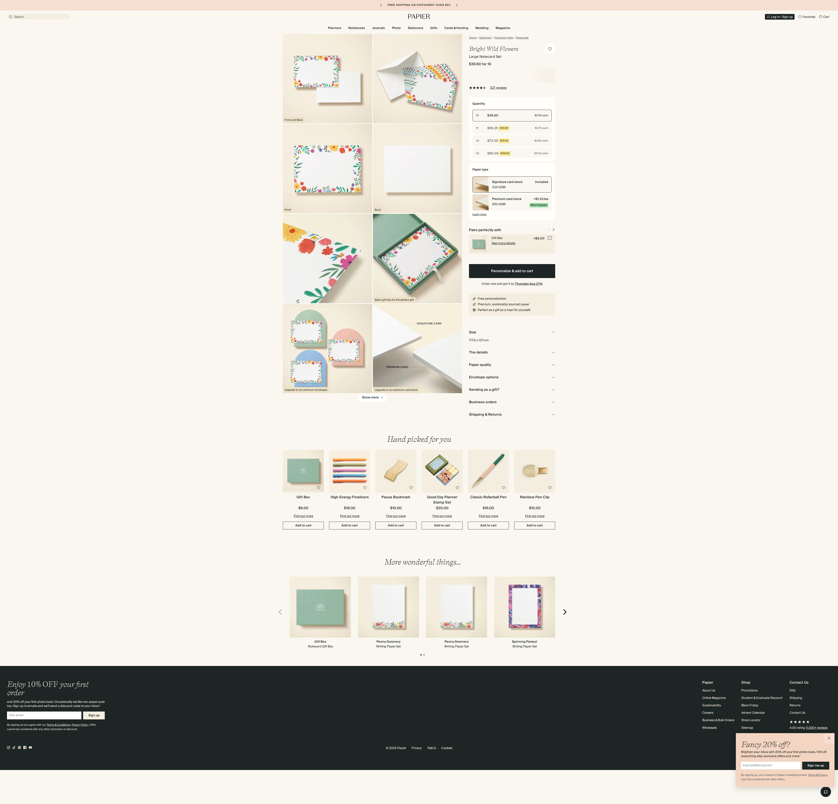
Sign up (94, 715)
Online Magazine (714, 698)
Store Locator (751, 720)
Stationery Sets (504, 38)
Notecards (522, 38)
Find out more (303, 516)
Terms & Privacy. (818, 775)
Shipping (796, 698)
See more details (503, 243)
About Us (708, 691)
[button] (829, 738)
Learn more (479, 214)
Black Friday (749, 705)
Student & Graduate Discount (762, 698)
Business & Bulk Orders (718, 720)
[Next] (564, 612)
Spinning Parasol (524, 641)
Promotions (749, 691)
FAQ (792, 691)
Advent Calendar (753, 713)
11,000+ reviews (817, 728)
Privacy (417, 748)
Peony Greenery (388, 641)
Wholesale (709, 728)
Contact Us (797, 713)
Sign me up (815, 765)
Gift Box (320, 641)
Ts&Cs (431, 748)
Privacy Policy (80, 725)
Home (472, 38)
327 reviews (498, 88)
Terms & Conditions (58, 725)
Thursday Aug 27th (529, 284)
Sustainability (711, 705)
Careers (707, 713)
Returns (795, 705)
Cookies (446, 748)
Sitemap (747, 728)
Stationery (485, 38)
